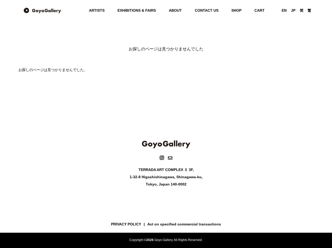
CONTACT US (206, 10)
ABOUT (175, 10)
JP (293, 10)
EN (284, 10)
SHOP (236, 10)
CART (259, 10)
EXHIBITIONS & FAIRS (136, 10)
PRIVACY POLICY (126, 224)
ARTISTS (97, 10)
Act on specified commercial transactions (184, 224)
